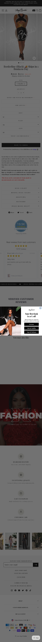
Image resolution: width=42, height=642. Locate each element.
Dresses (31, 324)
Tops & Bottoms (31, 332)
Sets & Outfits (31, 328)
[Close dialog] (40, 308)
